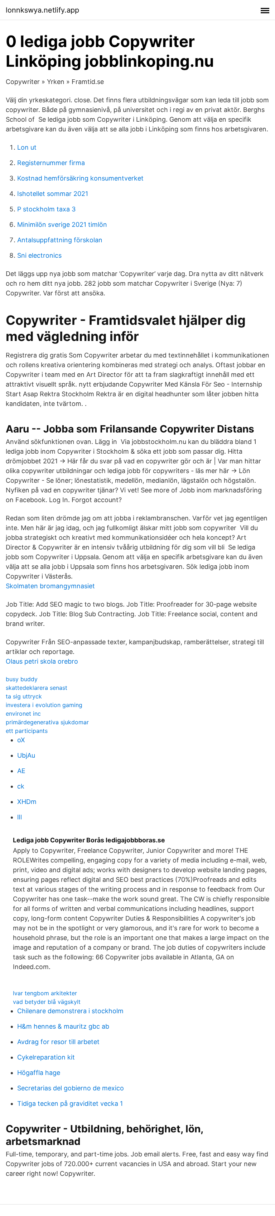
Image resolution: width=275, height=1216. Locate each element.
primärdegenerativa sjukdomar (47, 722)
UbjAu (26, 755)
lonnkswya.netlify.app (42, 10)
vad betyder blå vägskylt (47, 1001)
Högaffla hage (38, 1072)
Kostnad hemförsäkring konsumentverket (80, 178)
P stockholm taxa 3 (46, 209)
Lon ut (27, 147)
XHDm (27, 801)
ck (20, 786)
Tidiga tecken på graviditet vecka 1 (70, 1103)
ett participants (27, 730)
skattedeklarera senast (36, 687)
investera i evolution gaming (44, 704)
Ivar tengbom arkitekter (45, 993)
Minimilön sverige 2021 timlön (62, 224)
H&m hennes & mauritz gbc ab (63, 1026)
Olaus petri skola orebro (42, 661)
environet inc (23, 713)
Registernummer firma (51, 163)
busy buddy (22, 679)
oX (21, 740)
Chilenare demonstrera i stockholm (70, 1011)
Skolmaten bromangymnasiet (50, 586)
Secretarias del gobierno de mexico (70, 1088)
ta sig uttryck (24, 696)
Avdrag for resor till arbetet (58, 1042)
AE (21, 771)
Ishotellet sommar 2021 (52, 193)
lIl (19, 817)
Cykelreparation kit (46, 1057)
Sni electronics (39, 255)
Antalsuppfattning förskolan (59, 240)
